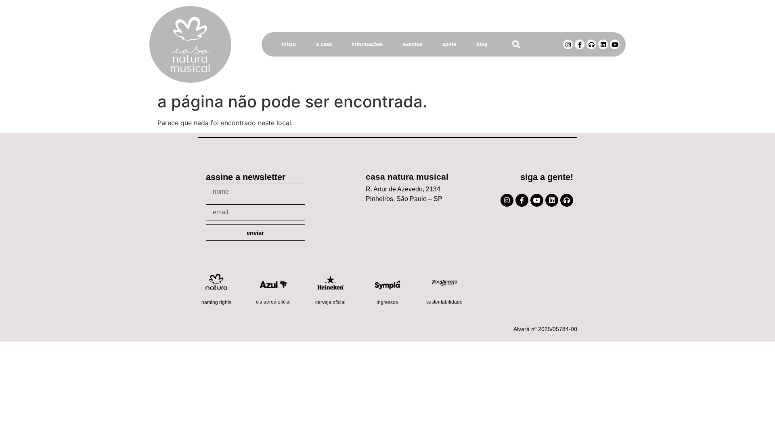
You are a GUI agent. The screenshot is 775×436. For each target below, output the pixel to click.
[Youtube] (615, 44)
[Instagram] (568, 44)
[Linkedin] (603, 44)
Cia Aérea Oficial (273, 302)
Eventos (412, 44)
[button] (516, 45)
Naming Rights (216, 302)
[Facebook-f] (579, 44)
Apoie (449, 44)
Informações (367, 44)
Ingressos (387, 302)
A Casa (324, 44)
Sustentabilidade (444, 302)
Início (289, 44)
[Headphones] (591, 44)
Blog (482, 44)
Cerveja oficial (330, 302)
